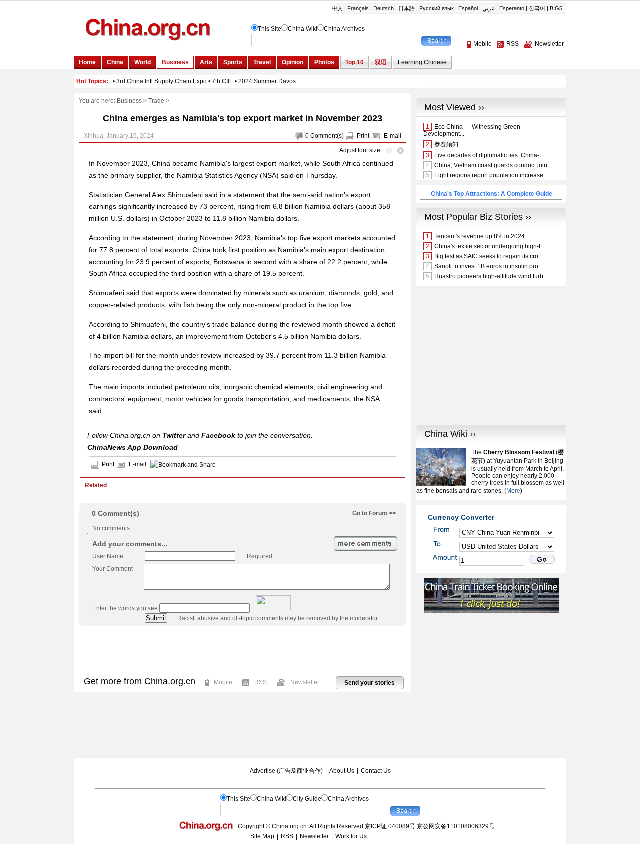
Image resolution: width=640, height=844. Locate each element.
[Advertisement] (243, 646)
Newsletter (305, 682)
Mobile (223, 682)
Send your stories (369, 682)
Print (363, 135)
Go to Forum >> (374, 513)
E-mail (393, 135)
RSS (260, 682)
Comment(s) (327, 135)
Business (129, 100)
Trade (156, 100)
